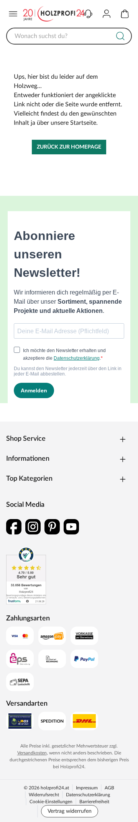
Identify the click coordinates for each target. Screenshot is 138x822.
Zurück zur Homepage (69, 147)
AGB (109, 788)
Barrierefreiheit (94, 801)
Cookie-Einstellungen (51, 801)
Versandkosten (32, 753)
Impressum (87, 788)
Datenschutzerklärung (88, 794)
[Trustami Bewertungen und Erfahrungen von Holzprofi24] (26, 575)
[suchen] (120, 36)
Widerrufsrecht (44, 794)
